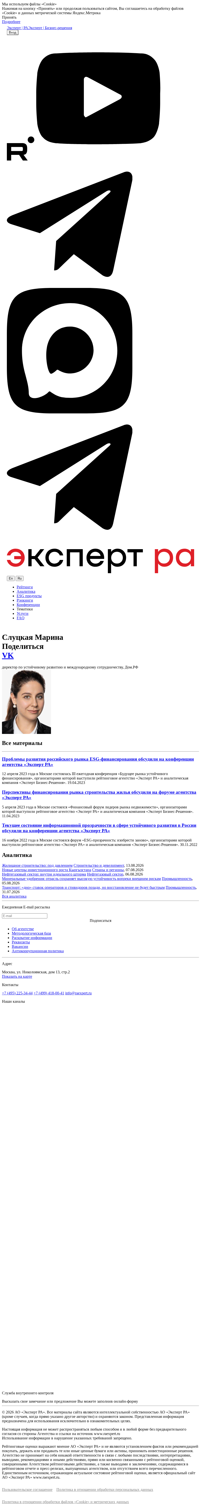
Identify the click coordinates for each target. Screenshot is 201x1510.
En (11, 578)
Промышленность (177, 879)
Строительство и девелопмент (99, 865)
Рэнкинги (25, 600)
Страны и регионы (108, 870)
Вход (12, 32)
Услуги (22, 613)
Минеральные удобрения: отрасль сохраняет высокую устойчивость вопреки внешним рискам (81, 879)
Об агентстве (23, 929)
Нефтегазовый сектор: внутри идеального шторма (44, 874)
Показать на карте (17, 976)
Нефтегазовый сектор (105, 874)
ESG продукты (29, 596)
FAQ (21, 618)
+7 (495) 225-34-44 (17, 993)
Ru (20, 578)
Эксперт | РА (17, 28)
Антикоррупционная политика (38, 951)
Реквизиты (21, 942)
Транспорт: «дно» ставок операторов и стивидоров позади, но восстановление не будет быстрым (83, 887)
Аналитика (26, 591)
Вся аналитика (14, 896)
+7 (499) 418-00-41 (49, 993)
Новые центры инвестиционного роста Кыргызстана (46, 870)
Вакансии (20, 946)
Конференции (28, 605)
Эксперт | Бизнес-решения (50, 28)
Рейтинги (25, 587)
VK (8, 655)
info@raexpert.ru (78, 993)
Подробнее (11, 22)
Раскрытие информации (32, 938)
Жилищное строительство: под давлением (37, 865)
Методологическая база (31, 933)
